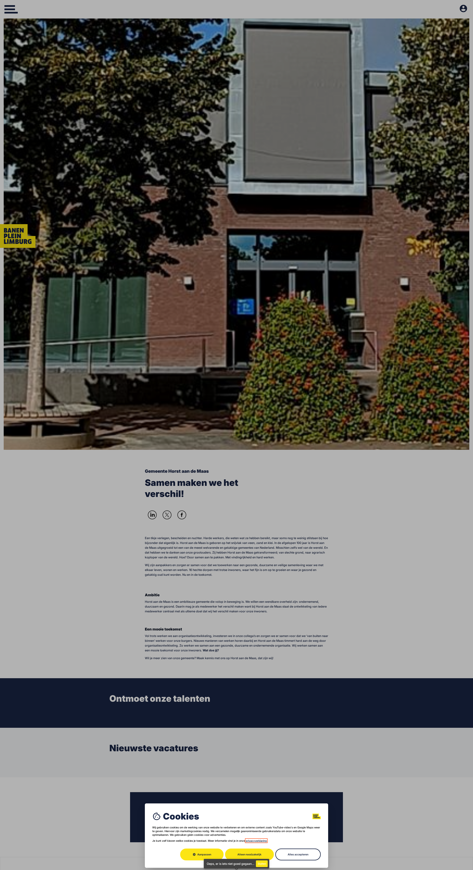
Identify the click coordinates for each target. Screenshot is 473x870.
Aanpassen (202, 854)
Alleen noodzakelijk (249, 854)
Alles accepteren (298, 854)
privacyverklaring (256, 840)
